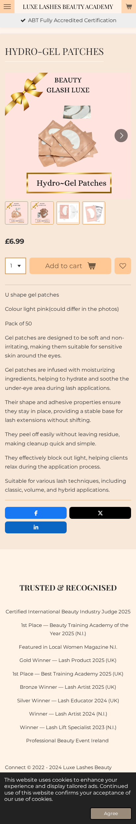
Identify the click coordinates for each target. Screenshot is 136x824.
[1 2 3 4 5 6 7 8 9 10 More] (15, 266)
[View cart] (128, 6)
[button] (16, 213)
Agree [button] (111, 813)
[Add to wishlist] (123, 266)
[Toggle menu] (7, 6)
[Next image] (121, 135)
